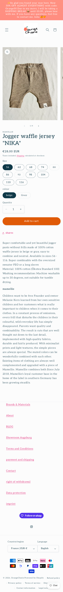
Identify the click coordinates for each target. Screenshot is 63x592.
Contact (11, 470)
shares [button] (9, 232)
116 (21, 182)
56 (7, 167)
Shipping (20, 156)
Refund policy (53, 578)
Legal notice (44, 588)
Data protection (16, 492)
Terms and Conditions (19, 448)
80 (56, 168)
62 (19, 167)
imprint (11, 503)
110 (8, 182)
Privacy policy (15, 583)
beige (9, 195)
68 (30, 167)
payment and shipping (20, 459)
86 (7, 174)
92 (21, 175)
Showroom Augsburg (19, 437)
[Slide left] (24, 126)
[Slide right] (38, 126)
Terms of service (32, 583)
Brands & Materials (18, 404)
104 (43, 174)
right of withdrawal (18, 481)
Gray (26, 196)
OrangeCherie (17, 578)
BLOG (9, 426)
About (10, 415)
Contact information (26, 588)
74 (42, 167)
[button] (6, 29)
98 (30, 174)
